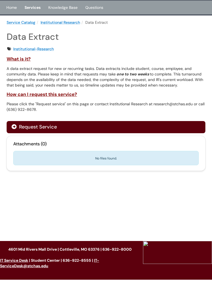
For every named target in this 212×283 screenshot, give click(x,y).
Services (33, 7)
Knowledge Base (63, 7)
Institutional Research (60, 22)
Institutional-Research (33, 48)
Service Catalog (21, 22)
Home (11, 7)
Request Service (37, 127)
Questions (94, 7)
